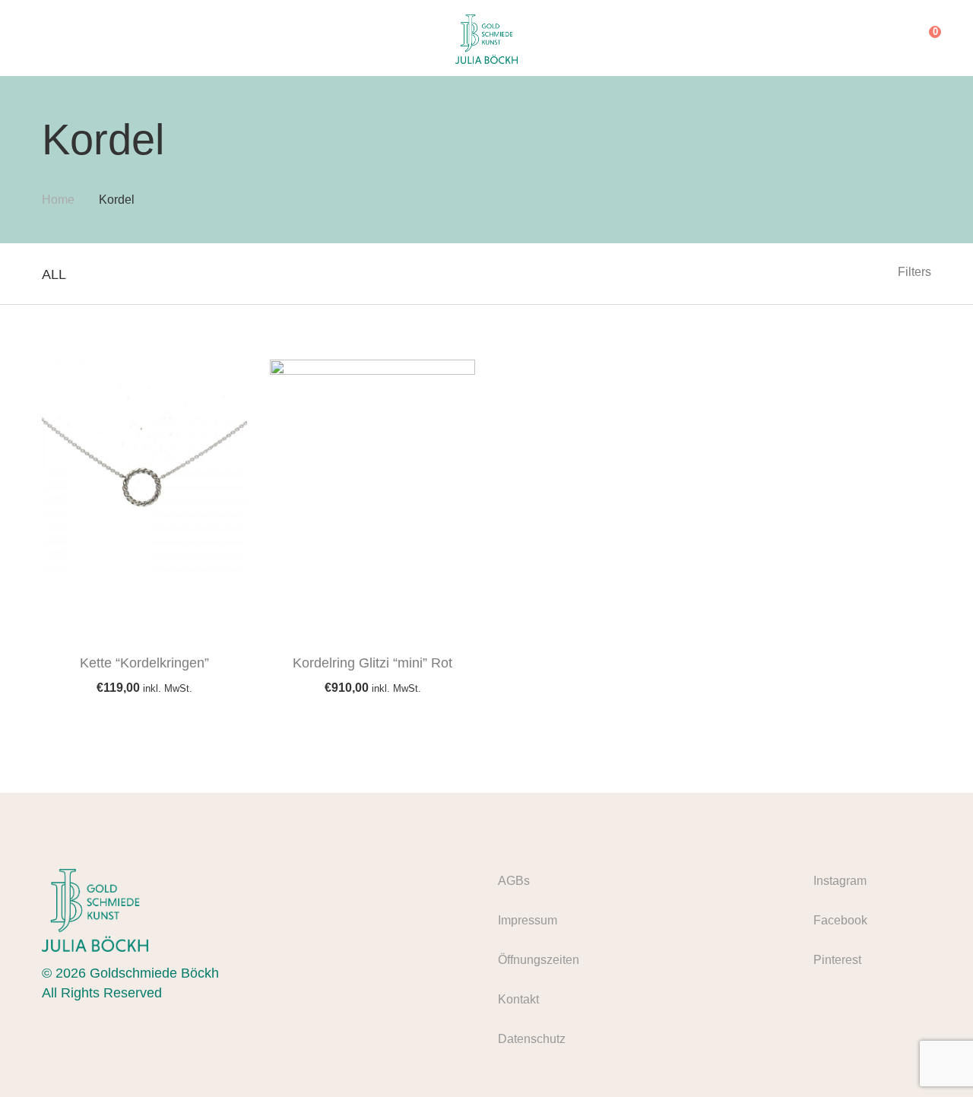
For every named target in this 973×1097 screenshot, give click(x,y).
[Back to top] (931, 1055)
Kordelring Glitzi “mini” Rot (372, 663)
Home (58, 199)
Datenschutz (532, 1038)
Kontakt (518, 999)
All (54, 274)
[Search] (892, 38)
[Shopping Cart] (924, 38)
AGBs (514, 880)
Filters (914, 271)
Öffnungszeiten (538, 959)
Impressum (527, 920)
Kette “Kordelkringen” (144, 663)
